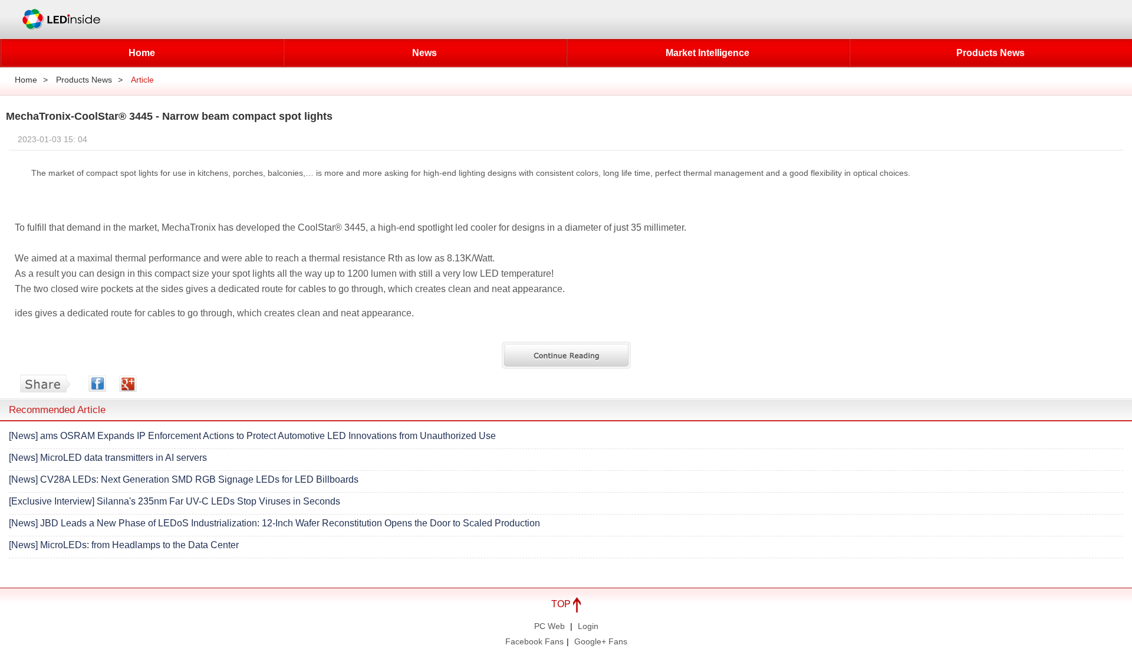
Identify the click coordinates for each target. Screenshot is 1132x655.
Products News (990, 53)
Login (588, 626)
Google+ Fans (600, 641)
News (424, 53)
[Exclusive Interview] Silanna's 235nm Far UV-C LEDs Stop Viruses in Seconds (174, 501)
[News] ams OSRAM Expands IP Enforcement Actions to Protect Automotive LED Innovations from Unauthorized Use (252, 436)
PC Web (549, 626)
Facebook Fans (534, 641)
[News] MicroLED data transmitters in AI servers (108, 458)
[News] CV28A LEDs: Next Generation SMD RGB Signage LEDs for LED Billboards (183, 479)
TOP (562, 604)
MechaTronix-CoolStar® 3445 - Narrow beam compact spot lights (169, 116)
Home (142, 53)
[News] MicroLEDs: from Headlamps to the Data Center (124, 545)
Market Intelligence (707, 53)
